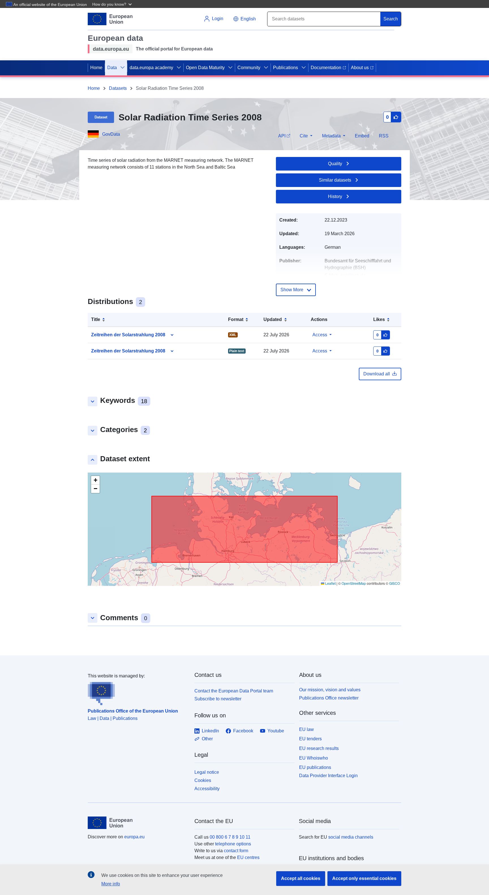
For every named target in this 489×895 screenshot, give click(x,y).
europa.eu (134, 836)
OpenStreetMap (354, 583)
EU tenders (310, 738)
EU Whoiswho (313, 758)
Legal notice (206, 772)
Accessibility (207, 788)
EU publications (315, 767)
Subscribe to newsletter (217, 698)
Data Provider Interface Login (328, 775)
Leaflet (330, 583)
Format (235, 319)
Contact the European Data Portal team (233, 690)
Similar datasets (335, 180)
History (335, 196)
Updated (272, 319)
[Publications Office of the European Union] (138, 692)
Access (319, 334)
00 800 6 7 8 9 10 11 (230, 837)
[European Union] (138, 823)
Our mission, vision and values (330, 689)
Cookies (202, 780)
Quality (335, 163)
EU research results (319, 748)
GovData (111, 134)
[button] (112, 4)
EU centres (248, 857)
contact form (236, 850)
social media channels (350, 837)
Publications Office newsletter (329, 698)
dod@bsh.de (353, 275)
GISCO (394, 583)
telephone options (233, 843)
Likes (379, 319)
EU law (306, 729)
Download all (376, 373)
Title (95, 319)
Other (207, 738)
